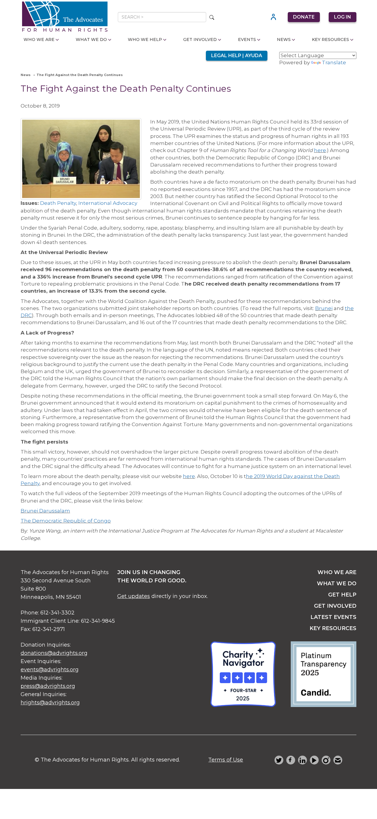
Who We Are (39, 39)
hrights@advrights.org (50, 702)
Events (247, 39)
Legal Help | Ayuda (236, 55)
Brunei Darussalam (45, 511)
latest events (333, 617)
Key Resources (330, 39)
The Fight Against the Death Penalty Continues (80, 75)
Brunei (324, 308)
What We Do (91, 39)
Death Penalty (58, 203)
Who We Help (145, 39)
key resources (333, 628)
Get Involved (200, 39)
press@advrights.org (48, 686)
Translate (334, 62)
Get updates (133, 596)
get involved (335, 606)
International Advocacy (107, 203)
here (320, 150)
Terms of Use (225, 760)
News (284, 39)
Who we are (337, 572)
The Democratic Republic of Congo (66, 521)
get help (342, 594)
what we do (336, 583)
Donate (304, 17)
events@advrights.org (50, 669)
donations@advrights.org (54, 653)
